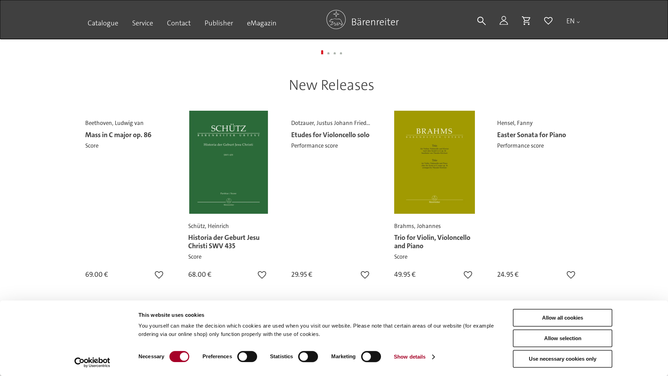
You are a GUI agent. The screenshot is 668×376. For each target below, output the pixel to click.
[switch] (247, 356)
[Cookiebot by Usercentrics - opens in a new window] (92, 362)
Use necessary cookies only (562, 359)
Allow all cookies (562, 318)
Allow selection (562, 338)
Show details (410, 357)
